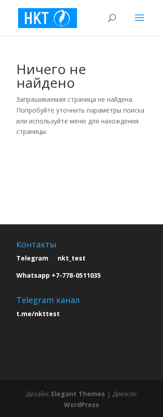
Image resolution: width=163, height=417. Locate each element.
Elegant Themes (78, 393)
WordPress (81, 404)
